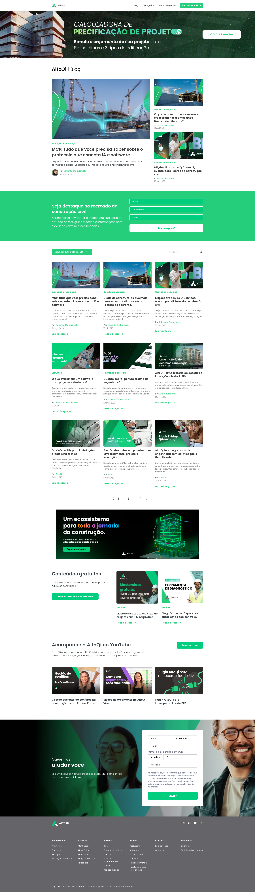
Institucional (135, 846)
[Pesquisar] (201, 252)
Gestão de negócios (165, 109)
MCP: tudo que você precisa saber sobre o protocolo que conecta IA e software (97, 152)
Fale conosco (162, 846)
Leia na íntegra (60, 334)
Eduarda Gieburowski (75, 170)
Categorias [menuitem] (148, 5)
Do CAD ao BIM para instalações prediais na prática (73, 452)
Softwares (185, 846)
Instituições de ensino (62, 858)
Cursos (107, 865)
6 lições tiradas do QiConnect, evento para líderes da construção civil (178, 171)
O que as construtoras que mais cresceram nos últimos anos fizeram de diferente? (176, 117)
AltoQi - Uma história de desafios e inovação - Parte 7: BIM (178, 374)
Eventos (107, 854)
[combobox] (185, 252)
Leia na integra (124, 622)
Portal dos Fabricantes (192, 850)
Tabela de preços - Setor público (138, 868)
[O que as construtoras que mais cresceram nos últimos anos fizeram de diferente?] (178, 92)
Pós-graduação (111, 870)
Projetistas (57, 846)
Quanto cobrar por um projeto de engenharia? (125, 380)
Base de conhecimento (111, 860)
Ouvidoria (160, 850)
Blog (106, 846)
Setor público (58, 854)
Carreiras (133, 858)
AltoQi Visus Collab (86, 858)
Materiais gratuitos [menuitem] (168, 5)
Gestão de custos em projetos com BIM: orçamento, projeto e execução (127, 454)
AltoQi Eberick (84, 846)
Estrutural (57, 372)
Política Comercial (138, 863)
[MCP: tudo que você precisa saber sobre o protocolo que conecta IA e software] (101, 109)
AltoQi (59, 474)
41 (139, 499)
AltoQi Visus (83, 854)
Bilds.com (134, 850)
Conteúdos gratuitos (114, 850)
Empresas (56, 850)
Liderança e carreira (114, 372)
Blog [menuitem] (136, 5)
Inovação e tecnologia (64, 143)
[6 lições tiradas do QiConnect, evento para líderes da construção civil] (178, 145)
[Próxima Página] (146, 499)
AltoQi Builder (84, 850)
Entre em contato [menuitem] (191, 5)
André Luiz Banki (167, 393)
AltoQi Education (137, 854)
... (134, 499)
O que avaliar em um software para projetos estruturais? (72, 380)
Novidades (83, 863)
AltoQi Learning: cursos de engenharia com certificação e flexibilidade (176, 454)
